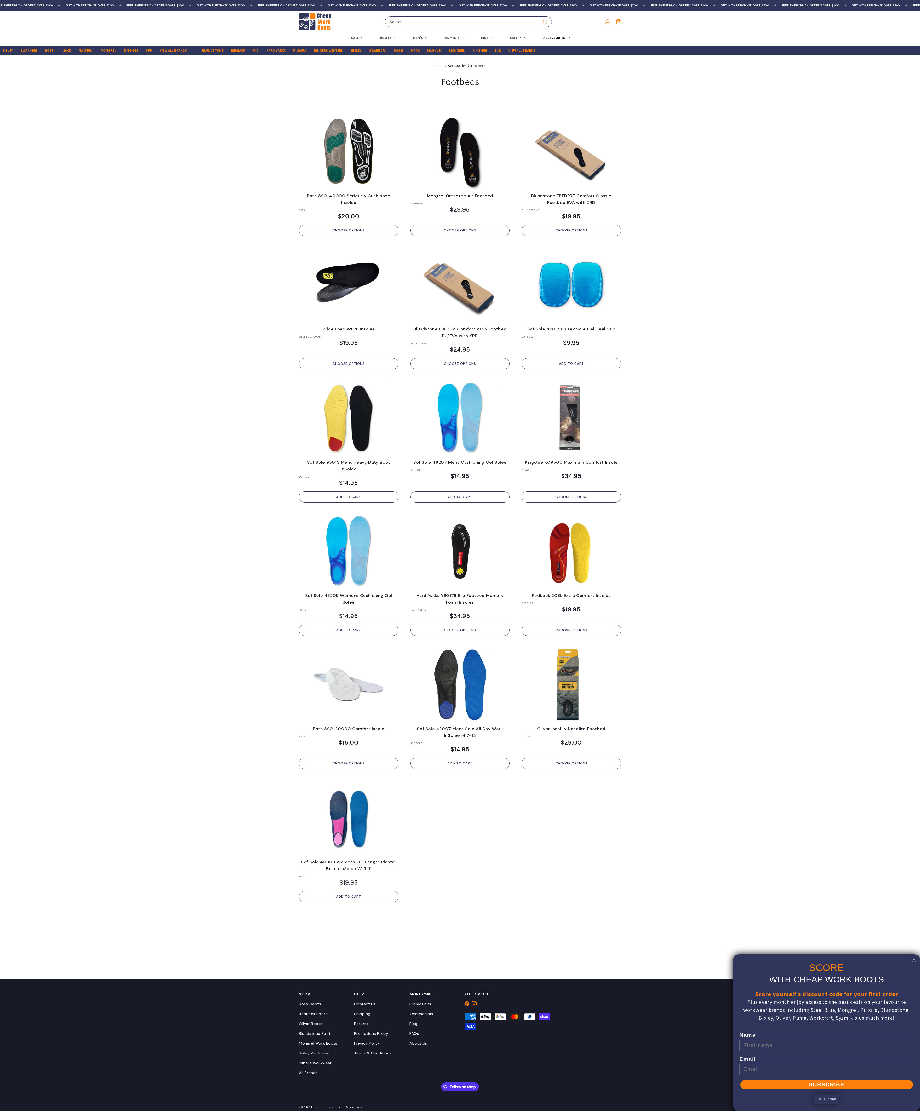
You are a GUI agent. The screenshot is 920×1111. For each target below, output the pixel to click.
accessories (457, 66)
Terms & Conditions (372, 1053)
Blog (413, 1023)
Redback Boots (313, 1013)
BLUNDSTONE (179, 50)
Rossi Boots (310, 1004)
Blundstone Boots (316, 1033)
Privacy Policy (367, 1043)
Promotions (420, 1004)
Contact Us (365, 1004)
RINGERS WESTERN (296, 50)
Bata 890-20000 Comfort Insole (348, 729)
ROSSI (17, 50)
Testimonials (421, 1013)
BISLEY (323, 50)
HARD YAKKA (243, 50)
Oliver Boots (310, 1023)
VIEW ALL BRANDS (140, 50)
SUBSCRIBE (827, 1085)
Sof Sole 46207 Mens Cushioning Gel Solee (460, 462)
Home (439, 66)
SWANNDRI (345, 50)
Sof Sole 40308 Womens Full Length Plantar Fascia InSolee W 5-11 (349, 865)
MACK (33, 50)
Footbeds (478, 66)
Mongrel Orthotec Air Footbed (460, 196)
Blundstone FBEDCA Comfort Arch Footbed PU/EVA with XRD (460, 332)
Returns (361, 1023)
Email (747, 1059)
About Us (418, 1043)
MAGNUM (53, 50)
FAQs (414, 1033)
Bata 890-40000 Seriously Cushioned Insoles (348, 199)
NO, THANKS (826, 1099)
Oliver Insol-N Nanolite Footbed (571, 729)
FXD (223, 50)
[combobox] (468, 21)
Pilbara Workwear (315, 1062)
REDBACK (205, 50)
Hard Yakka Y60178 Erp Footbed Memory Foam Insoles (460, 599)
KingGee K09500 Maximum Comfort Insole (571, 462)
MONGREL (75, 50)
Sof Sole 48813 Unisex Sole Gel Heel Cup (571, 329)
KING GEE (98, 50)
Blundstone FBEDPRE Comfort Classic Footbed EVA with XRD (571, 199)
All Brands (308, 1072)
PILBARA (267, 50)
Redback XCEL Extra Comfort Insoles (571, 595)
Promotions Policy (371, 1033)
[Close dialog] (914, 960)
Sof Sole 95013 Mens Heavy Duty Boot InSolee (348, 465)
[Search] (545, 22)
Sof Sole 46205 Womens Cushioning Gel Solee (348, 599)
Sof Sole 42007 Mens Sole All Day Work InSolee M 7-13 (460, 732)
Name (747, 1035)
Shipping (362, 1013)
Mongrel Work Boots (318, 1043)
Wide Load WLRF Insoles (348, 329)
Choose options (349, 230)
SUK (116, 50)
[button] (618, 21)
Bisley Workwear (314, 1053)
